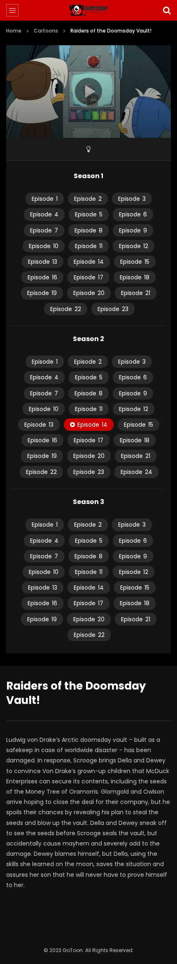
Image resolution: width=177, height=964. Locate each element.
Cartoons (46, 30)
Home (13, 30)
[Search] (166, 10)
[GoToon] (89, 10)
